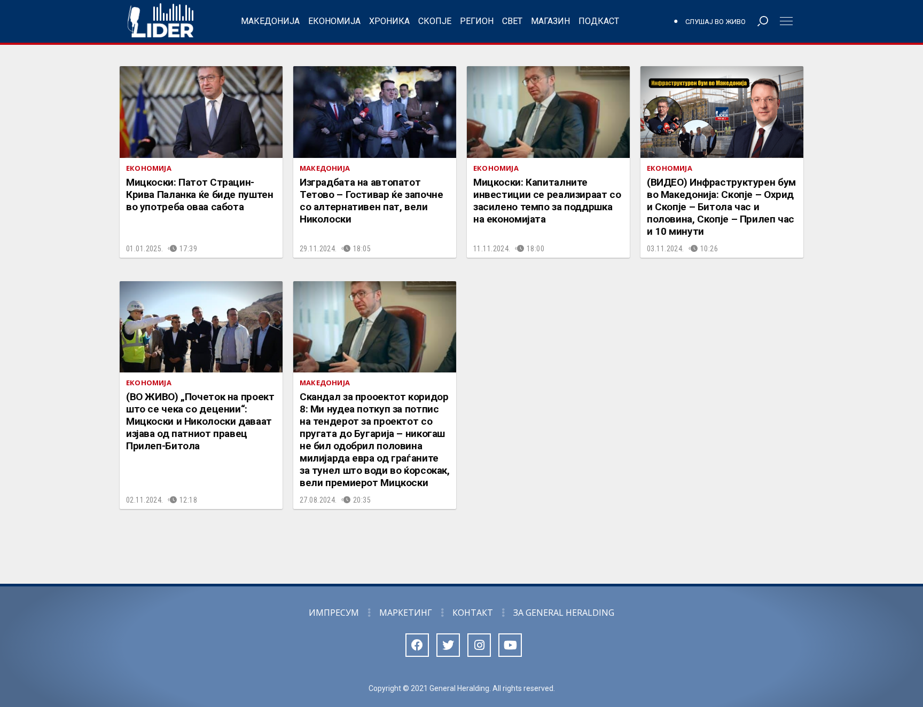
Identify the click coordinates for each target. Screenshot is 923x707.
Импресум (334, 612)
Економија (334, 21)
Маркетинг (405, 612)
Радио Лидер (160, 21)
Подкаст (598, 21)
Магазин (550, 21)
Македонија (270, 21)
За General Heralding (563, 612)
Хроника (389, 21)
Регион (477, 21)
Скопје (434, 21)
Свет (512, 21)
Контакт (472, 612)
